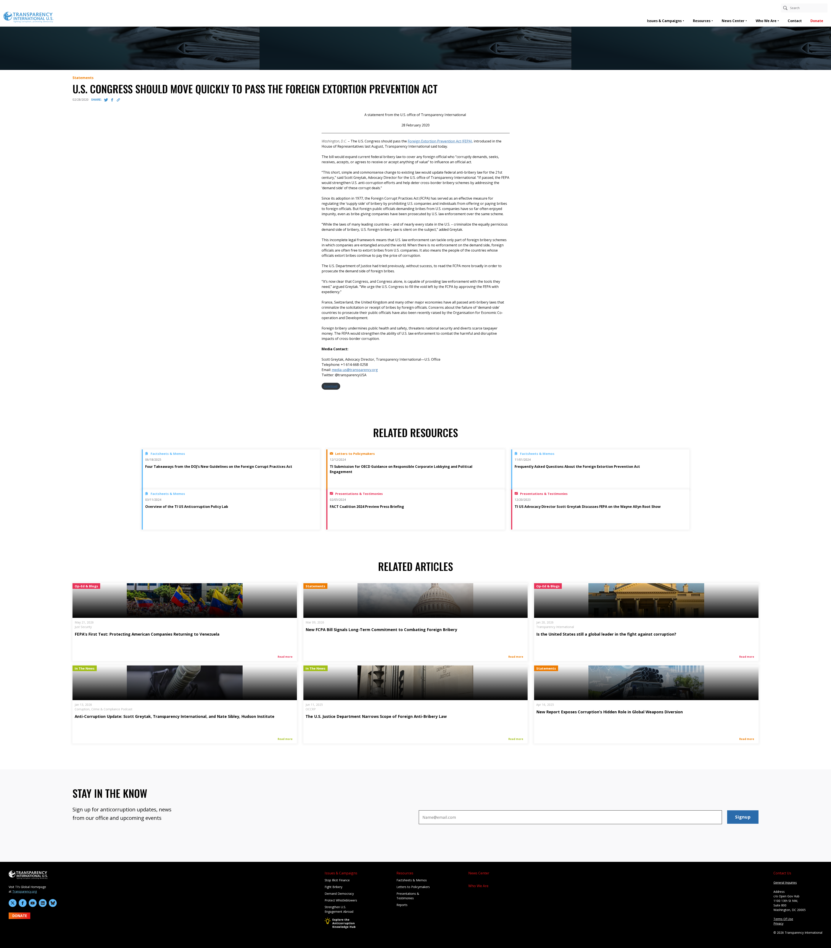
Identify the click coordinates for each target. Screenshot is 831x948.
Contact (795, 20)
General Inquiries (785, 882)
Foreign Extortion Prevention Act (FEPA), (440, 141)
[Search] (785, 8)
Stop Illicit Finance (337, 880)
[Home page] (28, 17)
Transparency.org (24, 891)
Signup (742, 817)
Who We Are (766, 20)
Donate (816, 20)
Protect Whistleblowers (341, 900)
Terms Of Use (783, 919)
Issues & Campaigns (664, 20)
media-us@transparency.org (355, 369)
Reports (401, 905)
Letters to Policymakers (413, 887)
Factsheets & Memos (411, 880)
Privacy (778, 923)
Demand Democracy (339, 893)
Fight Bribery (333, 887)
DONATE (19, 915)
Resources (701, 20)
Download (330, 386)
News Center (733, 20)
